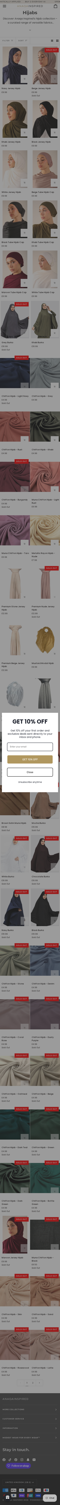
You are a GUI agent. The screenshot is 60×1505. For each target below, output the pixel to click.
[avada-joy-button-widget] (8, 1497)
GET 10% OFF (30, 759)
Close (30, 772)
